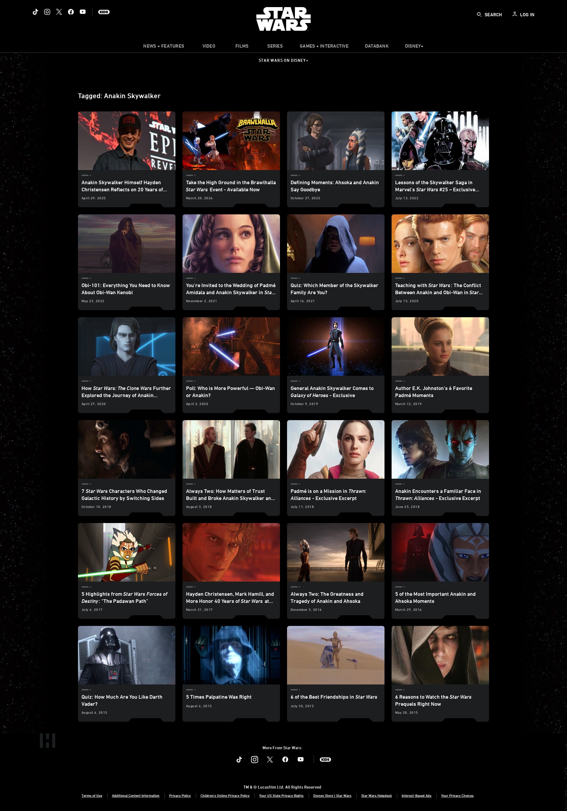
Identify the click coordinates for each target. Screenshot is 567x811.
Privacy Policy (180, 795)
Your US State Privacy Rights (281, 795)
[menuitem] (208, 47)
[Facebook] (71, 12)
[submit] (479, 14)
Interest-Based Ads (416, 795)
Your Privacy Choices (457, 795)
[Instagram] (47, 12)
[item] (163, 47)
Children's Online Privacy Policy (225, 795)
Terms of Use (92, 795)
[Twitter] (59, 12)
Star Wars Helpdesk (376, 795)
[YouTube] (83, 12)
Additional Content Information (135, 795)
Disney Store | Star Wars (332, 795)
